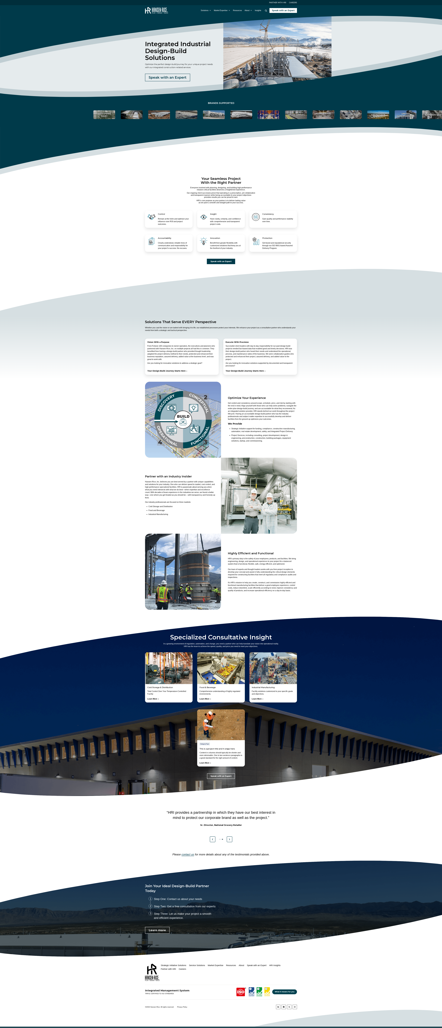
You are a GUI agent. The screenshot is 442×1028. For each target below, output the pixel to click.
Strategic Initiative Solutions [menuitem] (173, 965)
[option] (73, 115)
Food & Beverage (207, 687)
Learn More (153, 699)
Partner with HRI (277, 2)
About (247, 10)
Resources (237, 10)
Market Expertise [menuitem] (215, 965)
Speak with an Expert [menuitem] (256, 965)
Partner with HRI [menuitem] (168, 969)
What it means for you (284, 992)
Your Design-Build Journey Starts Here (166, 371)
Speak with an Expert (283, 10)
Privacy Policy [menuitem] (182, 1007)
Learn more (157, 930)
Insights (258, 10)
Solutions (204, 10)
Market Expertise (221, 10)
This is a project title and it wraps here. (217, 749)
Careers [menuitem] (182, 969)
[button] (212, 839)
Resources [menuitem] (231, 965)
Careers (293, 2)
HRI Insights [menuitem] (275, 965)
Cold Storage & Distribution (160, 687)
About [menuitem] (241, 965)
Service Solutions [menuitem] (197, 965)
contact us (188, 854)
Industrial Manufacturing (263, 687)
